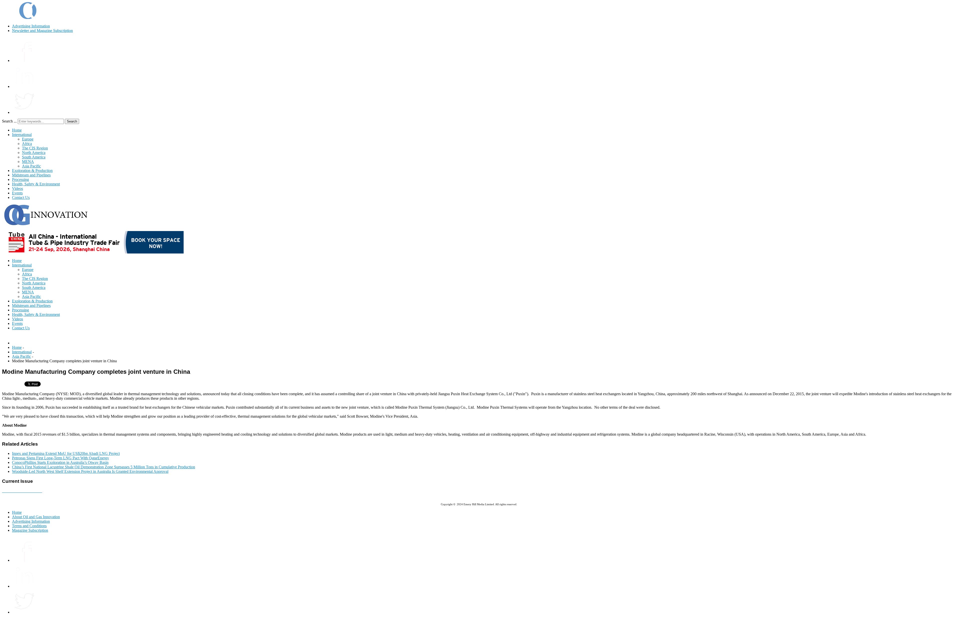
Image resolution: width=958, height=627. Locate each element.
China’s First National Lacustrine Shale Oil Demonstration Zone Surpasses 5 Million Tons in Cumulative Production (103, 467)
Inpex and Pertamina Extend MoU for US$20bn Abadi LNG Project (66, 453)
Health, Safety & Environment (36, 184)
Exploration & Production (32, 170)
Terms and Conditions (29, 526)
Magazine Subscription (30, 530)
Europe (27, 139)
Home (17, 130)
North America (33, 152)
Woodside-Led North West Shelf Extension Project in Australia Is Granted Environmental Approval (90, 471)
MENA (28, 161)
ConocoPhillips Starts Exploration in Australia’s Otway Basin (60, 462)
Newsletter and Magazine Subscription (42, 30)
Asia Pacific (31, 166)
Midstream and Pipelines (31, 175)
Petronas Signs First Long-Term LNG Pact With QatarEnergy (60, 458)
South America (33, 157)
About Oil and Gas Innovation (36, 517)
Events (17, 193)
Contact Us (21, 197)
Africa (27, 143)
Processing (20, 179)
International (22, 134)
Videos (17, 188)
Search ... (9, 121)
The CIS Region (35, 148)
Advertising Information (31, 26)
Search (72, 121)
